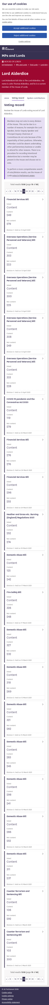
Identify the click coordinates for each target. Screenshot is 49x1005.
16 (15, 191)
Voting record (18, 98)
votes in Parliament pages (23, 175)
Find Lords (34, 65)
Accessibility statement (11, 1002)
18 (21, 191)
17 (18, 191)
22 (33, 191)
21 (30, 191)
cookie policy (7, 22)
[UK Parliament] (8, 48)
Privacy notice (7, 999)
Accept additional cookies (25, 28)
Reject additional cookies (24, 35)
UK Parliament (7, 65)
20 (27, 191)
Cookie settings (24, 42)
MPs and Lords (13, 55)
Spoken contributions (36, 98)
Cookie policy (7, 993)
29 (38, 191)
